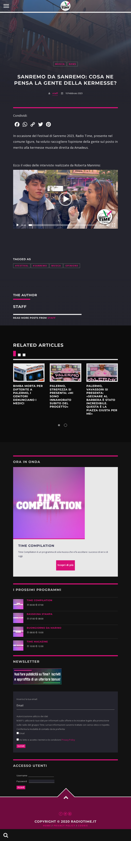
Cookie (83, 825)
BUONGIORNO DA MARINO (44, 628)
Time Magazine (37, 641)
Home (47, 825)
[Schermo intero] (113, 225)
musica (60, 64)
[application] (65, 199)
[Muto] (108, 225)
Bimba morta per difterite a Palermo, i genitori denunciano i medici (28, 395)
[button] (65, 199)
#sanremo (40, 265)
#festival (21, 265)
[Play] (17, 225)
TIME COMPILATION (39, 600)
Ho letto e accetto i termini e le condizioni (47, 739)
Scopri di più (29, 372)
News (72, 64)
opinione (71, 265)
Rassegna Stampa (40, 614)
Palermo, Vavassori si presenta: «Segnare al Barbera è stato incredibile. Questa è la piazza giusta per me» (101, 400)
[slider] (63, 225)
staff (55, 93)
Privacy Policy (68, 739)
